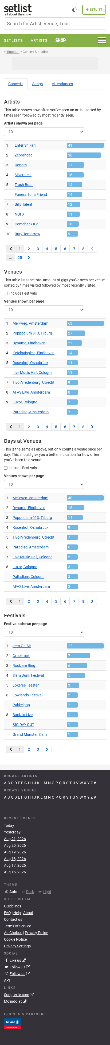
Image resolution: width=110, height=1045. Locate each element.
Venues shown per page (24, 301)
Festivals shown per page (25, 624)
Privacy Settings (17, 946)
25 (20, 257)
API (7, 980)
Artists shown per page (23, 123)
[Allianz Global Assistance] (12, 1023)
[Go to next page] (28, 257)
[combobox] (55, 23)
